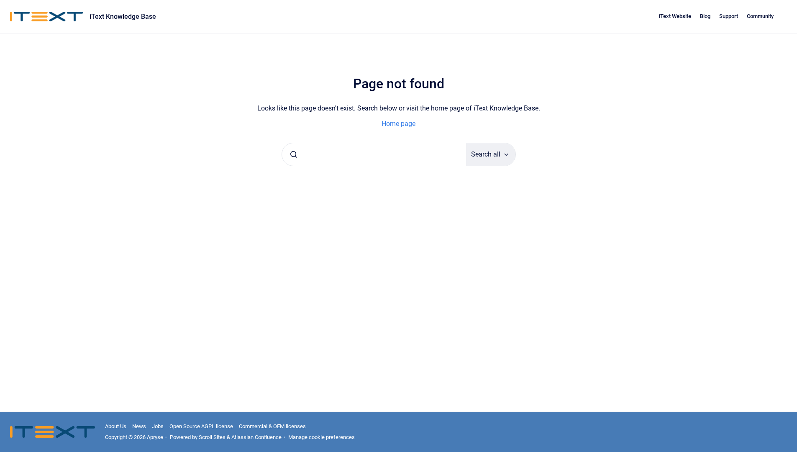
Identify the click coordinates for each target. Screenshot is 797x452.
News (139, 426)
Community (760, 16)
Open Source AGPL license (201, 426)
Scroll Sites (212, 437)
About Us (115, 426)
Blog (705, 16)
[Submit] (293, 154)
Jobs (158, 426)
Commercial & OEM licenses (272, 426)
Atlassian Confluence (256, 437)
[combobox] (374, 154)
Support (728, 16)
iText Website (675, 16)
